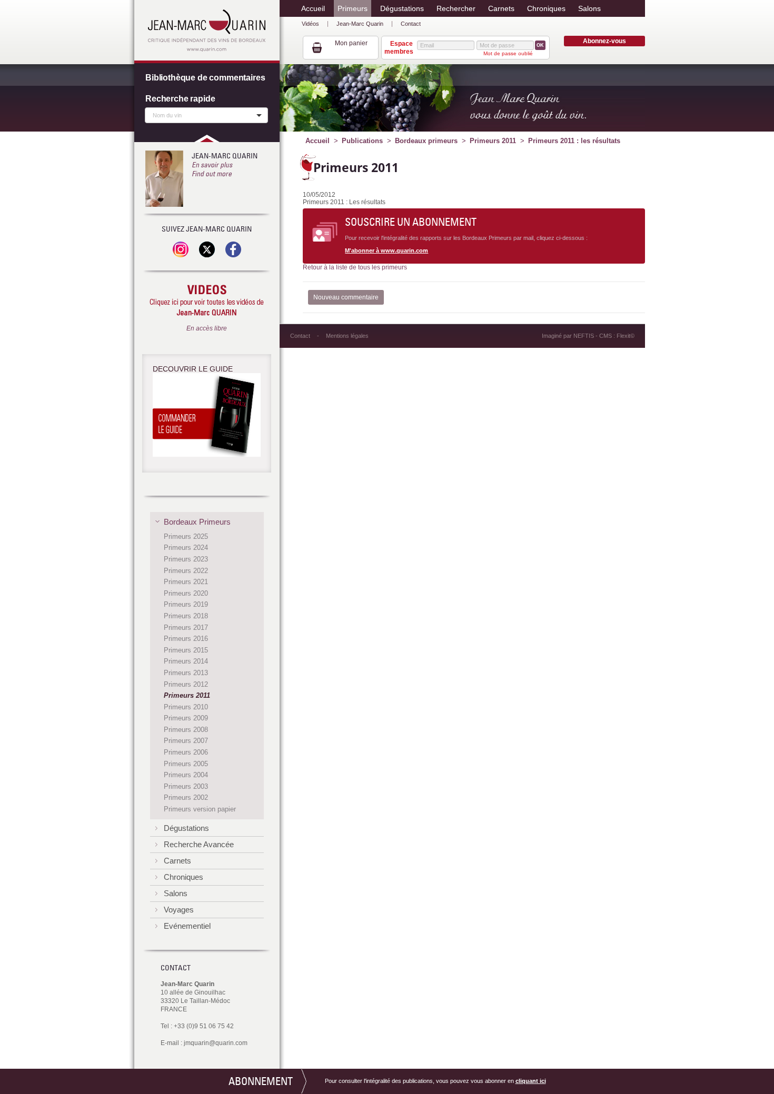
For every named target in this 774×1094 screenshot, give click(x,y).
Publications (362, 141)
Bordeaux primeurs (426, 141)
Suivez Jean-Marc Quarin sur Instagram (180, 249)
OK (540, 45)
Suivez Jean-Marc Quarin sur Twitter (207, 249)
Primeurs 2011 (493, 141)
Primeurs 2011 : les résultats (574, 141)
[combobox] (206, 115)
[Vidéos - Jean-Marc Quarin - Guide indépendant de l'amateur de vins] (206, 301)
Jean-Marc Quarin (359, 24)
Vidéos (310, 24)
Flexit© (625, 336)
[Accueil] (206, 30)
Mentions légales (347, 336)
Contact (411, 24)
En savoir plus (212, 164)
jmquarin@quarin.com (215, 1043)
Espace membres (398, 47)
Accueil (317, 141)
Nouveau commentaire (346, 297)
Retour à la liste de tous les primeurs (355, 267)
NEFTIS (583, 336)
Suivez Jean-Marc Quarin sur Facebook (233, 249)
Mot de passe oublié (508, 53)
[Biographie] (164, 178)
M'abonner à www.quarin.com (386, 250)
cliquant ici (530, 1081)
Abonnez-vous (604, 41)
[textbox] (204, 114)
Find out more (212, 173)
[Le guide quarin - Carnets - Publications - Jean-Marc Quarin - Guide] (207, 416)
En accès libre (206, 328)
